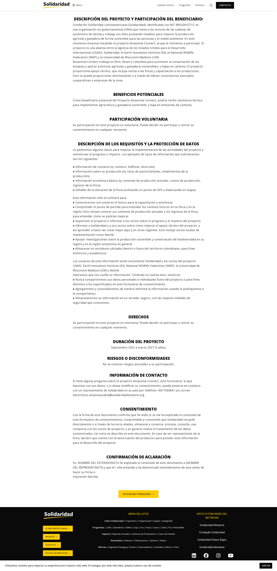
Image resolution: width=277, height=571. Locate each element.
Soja (136, 527)
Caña (163, 527)
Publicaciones (141, 540)
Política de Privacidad (56, 553)
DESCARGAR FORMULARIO (137, 494)
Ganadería (118, 527)
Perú (176, 547)
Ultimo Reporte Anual (56, 528)
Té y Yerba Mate (176, 527)
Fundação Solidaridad (212, 532)
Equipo (157, 520)
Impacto (106, 533)
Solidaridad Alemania (211, 547)
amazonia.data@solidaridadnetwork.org (116, 395)
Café (108, 527)
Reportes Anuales (121, 533)
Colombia (158, 547)
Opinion (154, 540)
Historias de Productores (144, 533)
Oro (142, 527)
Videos (163, 540)
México (168, 547)
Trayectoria (131, 520)
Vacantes (50, 536)
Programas (98, 527)
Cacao (156, 527)
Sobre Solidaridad (114, 520)
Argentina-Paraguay (118, 547)
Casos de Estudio (166, 533)
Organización (145, 520)
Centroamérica (145, 547)
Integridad (167, 520)
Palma (129, 527)
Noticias (128, 540)
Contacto (225, 5)
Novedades (116, 540)
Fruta (148, 527)
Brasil (132, 547)
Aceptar (266, 565)
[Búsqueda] (211, 5)
